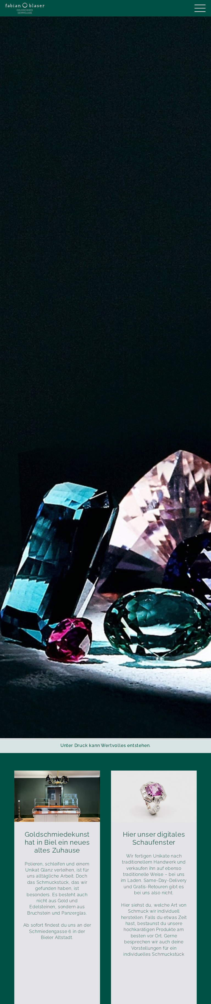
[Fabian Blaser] (25, 8)
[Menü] (200, 8)
